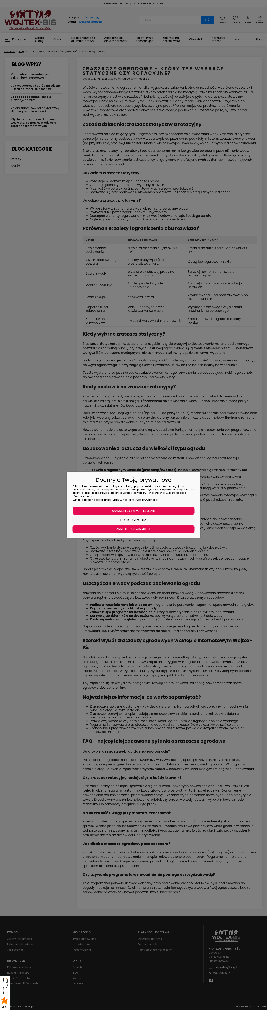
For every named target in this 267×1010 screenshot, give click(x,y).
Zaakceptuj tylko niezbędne (133, 511)
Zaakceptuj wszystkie (133, 529)
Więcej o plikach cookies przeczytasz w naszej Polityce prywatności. (115, 500)
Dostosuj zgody (133, 520)
